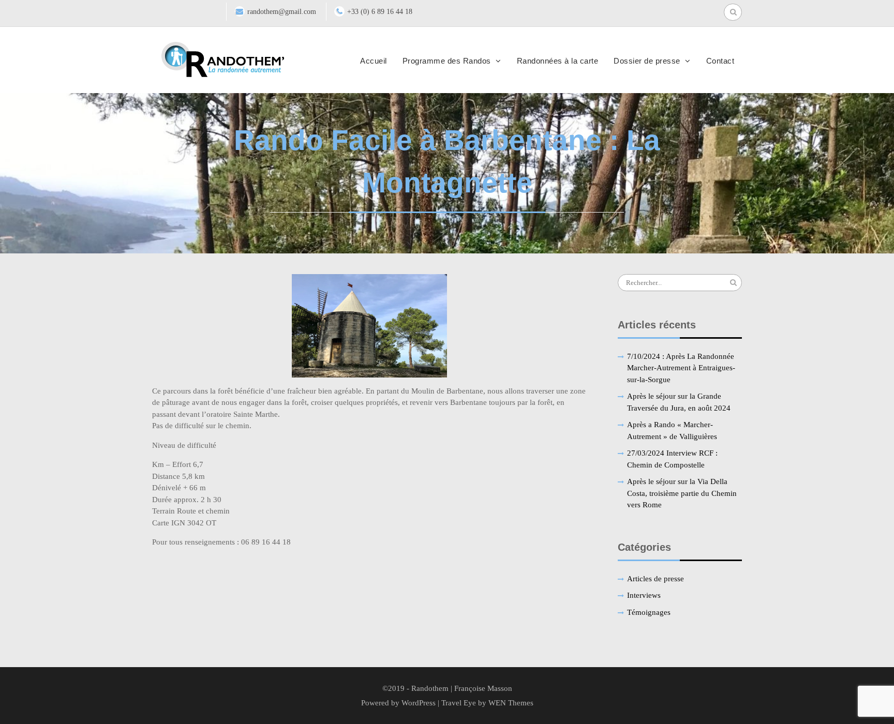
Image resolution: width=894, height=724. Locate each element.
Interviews (644, 595)
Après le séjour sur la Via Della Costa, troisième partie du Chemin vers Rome (682, 493)
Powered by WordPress (398, 703)
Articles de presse (655, 579)
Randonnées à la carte (558, 60)
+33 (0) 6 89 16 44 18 (379, 12)
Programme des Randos (447, 60)
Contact (720, 60)
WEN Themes (510, 703)
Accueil (373, 60)
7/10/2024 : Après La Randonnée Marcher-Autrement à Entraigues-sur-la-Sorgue (681, 368)
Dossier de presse (647, 60)
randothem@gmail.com (281, 12)
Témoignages (649, 612)
